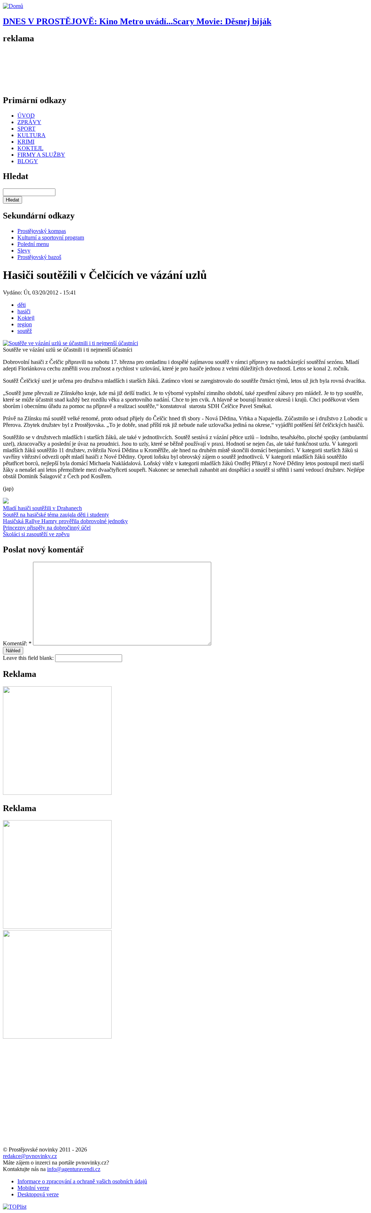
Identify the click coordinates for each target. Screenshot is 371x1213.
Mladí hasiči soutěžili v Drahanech (42, 508)
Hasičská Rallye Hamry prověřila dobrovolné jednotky (65, 521)
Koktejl (25, 318)
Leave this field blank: (29, 658)
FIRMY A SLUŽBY (41, 155)
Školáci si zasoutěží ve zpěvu (36, 534)
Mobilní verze (33, 1188)
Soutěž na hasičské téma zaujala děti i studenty (56, 515)
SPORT (26, 129)
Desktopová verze (38, 1194)
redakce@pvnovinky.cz (30, 1156)
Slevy (23, 250)
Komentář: (17, 643)
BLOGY (27, 161)
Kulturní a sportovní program (50, 237)
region (24, 324)
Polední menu (33, 244)
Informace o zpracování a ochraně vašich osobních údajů (82, 1181)
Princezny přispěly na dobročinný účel (47, 528)
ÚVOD (26, 116)
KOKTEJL (30, 148)
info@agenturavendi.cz (73, 1169)
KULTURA (31, 135)
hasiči (23, 311)
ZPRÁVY (29, 122)
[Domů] (13, 6)
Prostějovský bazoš (39, 257)
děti (21, 305)
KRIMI (25, 142)
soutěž (24, 331)
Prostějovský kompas (41, 231)
